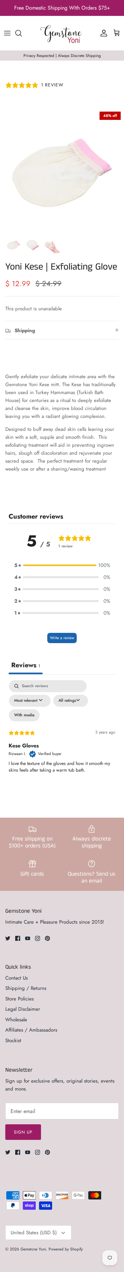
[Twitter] (7, 938)
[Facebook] (17, 938)
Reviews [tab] (25, 665)
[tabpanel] (62, 737)
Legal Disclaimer (22, 1009)
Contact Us (16, 978)
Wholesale (16, 1019)
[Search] (22, 33)
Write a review (62, 638)
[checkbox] (24, 715)
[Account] (102, 33)
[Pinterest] (47, 938)
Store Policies (19, 998)
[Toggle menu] (7, 33)
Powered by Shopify (66, 1249)
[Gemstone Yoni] (62, 33)
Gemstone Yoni (33, 1249)
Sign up (23, 1132)
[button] (62, 565)
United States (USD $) (34, 1232)
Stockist (13, 1040)
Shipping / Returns (25, 988)
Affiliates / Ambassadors (31, 1030)
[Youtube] (27, 938)
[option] (62, 170)
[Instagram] (37, 938)
